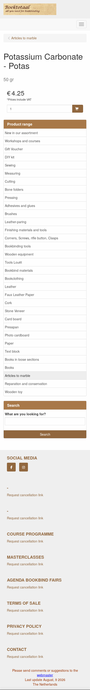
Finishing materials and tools (26, 230)
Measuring (12, 173)
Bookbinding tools (18, 246)
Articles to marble (17, 375)
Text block (12, 351)
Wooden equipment (19, 254)
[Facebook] (11, 467)
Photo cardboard (17, 335)
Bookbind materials (19, 270)
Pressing (11, 197)
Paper (9, 343)
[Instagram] (23, 467)
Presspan (12, 327)
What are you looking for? (25, 414)
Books (9, 367)
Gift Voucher (14, 149)
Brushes (11, 213)
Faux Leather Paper (19, 294)
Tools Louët (13, 262)
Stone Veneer (15, 310)
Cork (8, 302)
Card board (13, 319)
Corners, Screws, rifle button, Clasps (31, 238)
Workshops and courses (22, 141)
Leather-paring (15, 221)
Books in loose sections (22, 359)
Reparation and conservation (26, 383)
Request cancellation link (25, 495)
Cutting (10, 181)
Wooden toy (13, 391)
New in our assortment (21, 132)
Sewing (10, 165)
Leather (10, 286)
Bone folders (14, 189)
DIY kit (9, 157)
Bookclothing (14, 278)
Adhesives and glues (20, 205)
